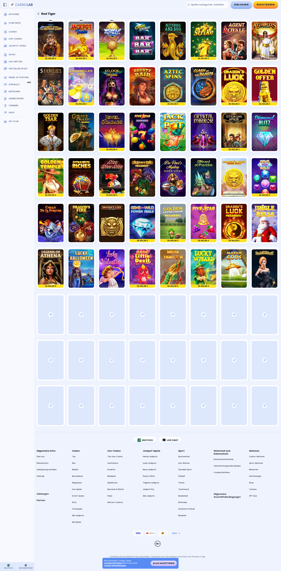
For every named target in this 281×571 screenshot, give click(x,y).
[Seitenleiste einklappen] (5, 4)
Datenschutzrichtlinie (223, 459)
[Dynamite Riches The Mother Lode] (51, 40)
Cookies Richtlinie (222, 472)
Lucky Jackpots (149, 463)
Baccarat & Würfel (115, 489)
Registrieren (266, 4)
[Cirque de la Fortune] (51, 223)
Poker (109, 496)
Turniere (253, 489)
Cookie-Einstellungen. (115, 566)
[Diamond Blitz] (264, 132)
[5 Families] (51, 86)
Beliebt (75, 469)
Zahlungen (43, 494)
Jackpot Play (148, 489)
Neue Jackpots (149, 469)
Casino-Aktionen (257, 456)
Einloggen (241, 4)
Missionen (253, 469)
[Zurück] (38, 14)
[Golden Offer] (264, 86)
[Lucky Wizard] (203, 268)
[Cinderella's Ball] (81, 86)
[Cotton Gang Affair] (234, 132)
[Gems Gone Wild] (264, 177)
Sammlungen (255, 476)
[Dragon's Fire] (81, 223)
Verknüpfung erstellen (47, 469)
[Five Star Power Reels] (142, 132)
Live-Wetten (184, 463)
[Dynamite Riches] (81, 177)
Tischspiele (77, 509)
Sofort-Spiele (78, 496)
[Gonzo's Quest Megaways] (81, 132)
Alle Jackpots (78, 515)
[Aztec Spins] (173, 86)
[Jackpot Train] (81, 40)
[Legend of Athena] (51, 268)
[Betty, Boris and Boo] (173, 40)
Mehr (174, 533)
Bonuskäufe (77, 476)
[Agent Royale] (234, 40)
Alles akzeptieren (163, 563)
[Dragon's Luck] (234, 86)
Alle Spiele (76, 522)
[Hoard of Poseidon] (203, 177)
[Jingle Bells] (264, 223)
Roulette (111, 469)
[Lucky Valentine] (112, 268)
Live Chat (172, 440)
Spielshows (112, 482)
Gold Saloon (112, 463)
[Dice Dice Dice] (112, 177)
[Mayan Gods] (234, 268)
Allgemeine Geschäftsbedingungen (227, 495)
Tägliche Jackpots (151, 482)
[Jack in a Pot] (173, 132)
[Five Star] (203, 223)
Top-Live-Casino (115, 456)
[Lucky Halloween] (81, 268)
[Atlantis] (264, 40)
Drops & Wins (149, 476)
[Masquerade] (264, 268)
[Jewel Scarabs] (112, 132)
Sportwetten (184, 456)
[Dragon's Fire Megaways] (142, 177)
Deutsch (147, 440)
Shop (251, 482)
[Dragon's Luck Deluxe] (112, 223)
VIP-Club (253, 496)
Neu (74, 463)
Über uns (40, 456)
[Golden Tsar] (51, 132)
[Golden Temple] (51, 177)
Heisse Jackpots (150, 456)
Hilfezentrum (42, 463)
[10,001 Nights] (112, 86)
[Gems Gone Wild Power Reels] (142, 223)
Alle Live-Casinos (115, 502)
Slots (74, 502)
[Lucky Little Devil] (142, 268)
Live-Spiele (77, 489)
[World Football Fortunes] (112, 40)
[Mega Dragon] (173, 268)
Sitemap (40, 476)
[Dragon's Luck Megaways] (234, 223)
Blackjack (111, 476)
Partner (41, 500)
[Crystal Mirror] (203, 132)
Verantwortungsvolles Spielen (227, 466)
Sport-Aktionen (256, 463)
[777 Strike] (203, 40)
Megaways (77, 482)
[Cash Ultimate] (142, 40)
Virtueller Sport (185, 469)
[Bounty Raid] (142, 86)
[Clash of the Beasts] (203, 86)
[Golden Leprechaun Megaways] (173, 223)
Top (74, 456)
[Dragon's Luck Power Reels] (234, 177)
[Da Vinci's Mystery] (173, 177)
